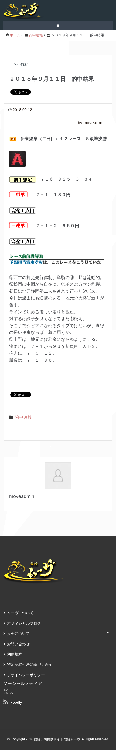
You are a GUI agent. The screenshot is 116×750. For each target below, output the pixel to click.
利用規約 (14, 654)
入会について (18, 633)
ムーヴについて (20, 613)
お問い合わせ (18, 644)
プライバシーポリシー (26, 675)
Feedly (16, 702)
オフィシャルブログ (24, 623)
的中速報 (23, 417)
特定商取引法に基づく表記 (29, 664)
